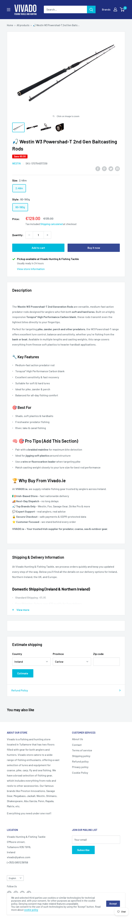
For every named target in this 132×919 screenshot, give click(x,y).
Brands (106, 9)
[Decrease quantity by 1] (29, 235)
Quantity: (17, 235)
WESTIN (16, 163)
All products (23, 25)
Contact (77, 744)
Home (10, 25)
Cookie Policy (80, 772)
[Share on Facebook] (97, 168)
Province (58, 653)
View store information (31, 268)
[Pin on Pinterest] (104, 168)
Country (17, 653)
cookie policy (31, 909)
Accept (113, 903)
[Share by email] (117, 168)
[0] (122, 9)
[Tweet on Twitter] (110, 168)
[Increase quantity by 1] (47, 235)
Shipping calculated (51, 224)
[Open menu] (8, 9)
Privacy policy (80, 767)
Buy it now (93, 247)
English (12, 878)
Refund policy (80, 761)
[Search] (91, 9)
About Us (77, 739)
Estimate (22, 673)
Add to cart (38, 247)
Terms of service (82, 750)
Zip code (98, 653)
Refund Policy (19, 690)
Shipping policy (81, 756)
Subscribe (83, 850)
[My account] (115, 9)
